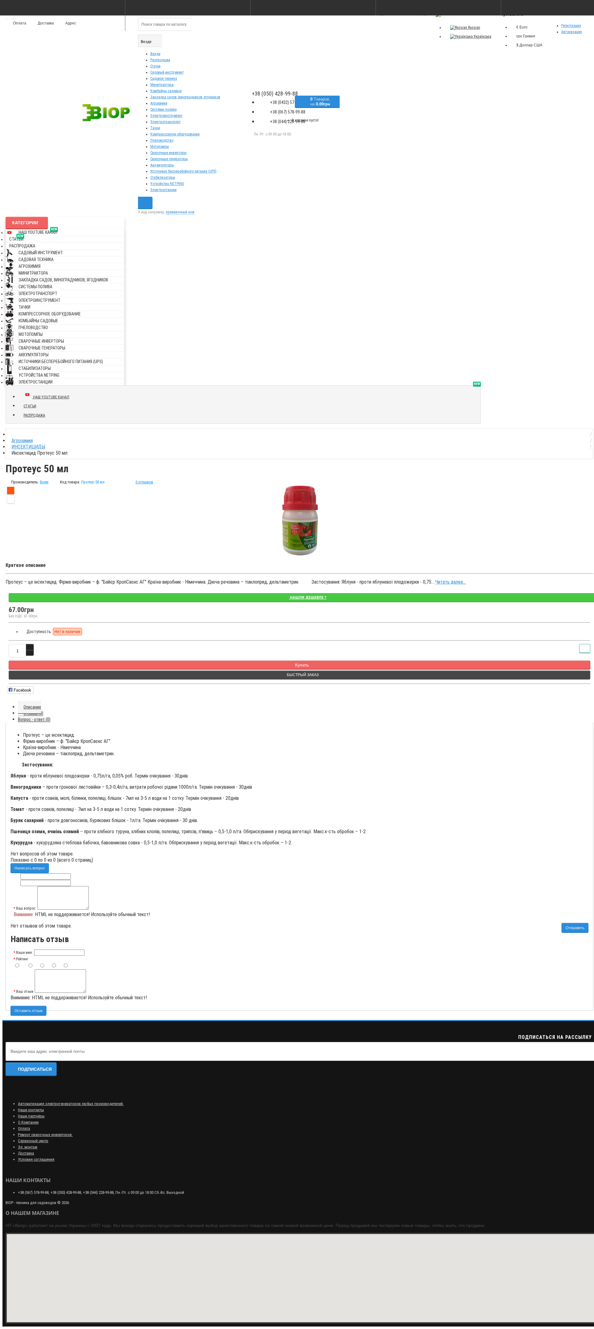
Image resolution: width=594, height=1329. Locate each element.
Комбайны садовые (166, 91)
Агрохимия (158, 103)
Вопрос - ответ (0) (34, 719)
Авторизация (571, 32)
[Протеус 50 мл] (299, 520)
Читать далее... (450, 582)
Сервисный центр (33, 1140)
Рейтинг (22, 959)
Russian (473, 27)
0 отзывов (144, 482)
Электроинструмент (166, 116)
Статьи (155, 66)
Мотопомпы (159, 146)
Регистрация (571, 26)
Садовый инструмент (167, 72)
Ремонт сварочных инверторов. (45, 1134)
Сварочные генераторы (169, 159)
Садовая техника (163, 78)
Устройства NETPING (167, 184)
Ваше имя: (24, 952)
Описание (32, 707)
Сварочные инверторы (168, 153)
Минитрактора (162, 85)
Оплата (24, 1128)
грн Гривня (525, 36)
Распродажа (160, 60)
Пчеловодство (161, 140)
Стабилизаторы (162, 177)
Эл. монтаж (27, 1147)
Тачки (155, 128)
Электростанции (163, 190)
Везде (155, 54)
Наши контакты (31, 1110)
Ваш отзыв (24, 991)
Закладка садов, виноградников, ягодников (185, 97)
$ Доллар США (529, 45)
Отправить (575, 928)
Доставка (26, 1153)
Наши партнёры (31, 1116)
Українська (482, 36)
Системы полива (163, 109)
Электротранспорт (165, 122)
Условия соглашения (36, 1159)
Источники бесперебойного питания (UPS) (183, 171)
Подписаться (35, 1069)
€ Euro (521, 27)
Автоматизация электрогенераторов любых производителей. (71, 1103)
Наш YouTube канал (38, 231)
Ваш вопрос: (26, 908)
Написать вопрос (30, 868)
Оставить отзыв (28, 1011)
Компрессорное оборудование (175, 134)
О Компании (28, 1122)
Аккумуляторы (162, 165)
